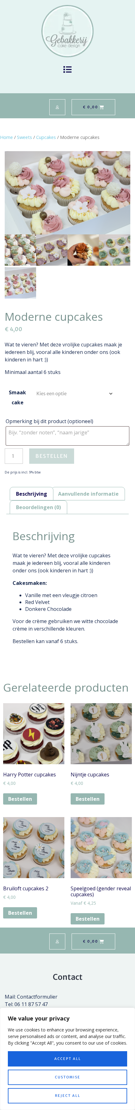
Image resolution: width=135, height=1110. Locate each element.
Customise (67, 1077)
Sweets (24, 137)
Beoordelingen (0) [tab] (38, 507)
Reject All (67, 1095)
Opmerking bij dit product (49, 421)
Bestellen (51, 456)
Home (6, 137)
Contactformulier (37, 996)
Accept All (67, 1058)
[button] (68, 70)
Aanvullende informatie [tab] (88, 493)
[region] (67, 1059)
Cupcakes (46, 137)
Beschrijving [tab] (31, 493)
